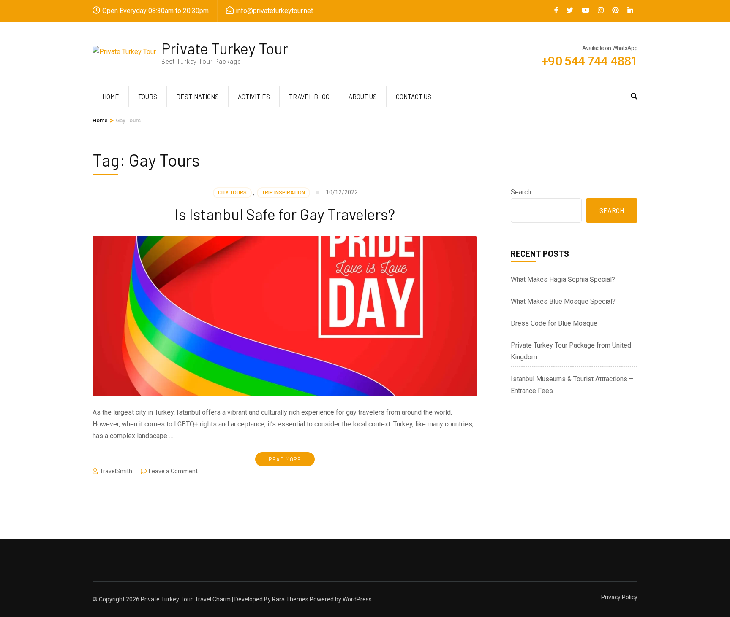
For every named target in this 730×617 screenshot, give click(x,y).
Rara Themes (290, 599)
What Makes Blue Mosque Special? (563, 301)
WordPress (357, 599)
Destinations (197, 96)
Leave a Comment (173, 471)
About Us (363, 96)
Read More (285, 459)
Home (110, 96)
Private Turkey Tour (224, 48)
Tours (147, 96)
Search (521, 192)
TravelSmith (116, 471)
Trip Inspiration (283, 193)
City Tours (232, 193)
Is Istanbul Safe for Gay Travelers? (285, 214)
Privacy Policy (619, 597)
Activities (254, 96)
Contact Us (413, 96)
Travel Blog (309, 96)
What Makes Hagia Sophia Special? (563, 279)
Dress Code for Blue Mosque (554, 323)
